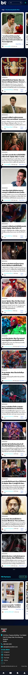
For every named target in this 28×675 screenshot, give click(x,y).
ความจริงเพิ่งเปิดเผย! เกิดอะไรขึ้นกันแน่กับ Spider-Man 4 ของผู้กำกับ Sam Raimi (14, 483)
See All (22, 576)
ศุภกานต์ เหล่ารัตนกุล (8, 90)
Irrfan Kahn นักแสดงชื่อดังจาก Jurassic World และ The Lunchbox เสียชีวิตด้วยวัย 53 (13, 520)
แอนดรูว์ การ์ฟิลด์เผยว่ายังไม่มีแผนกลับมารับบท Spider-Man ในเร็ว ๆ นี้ (14, 227)
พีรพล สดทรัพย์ (7, 200)
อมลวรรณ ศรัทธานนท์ (8, 612)
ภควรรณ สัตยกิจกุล (8, 236)
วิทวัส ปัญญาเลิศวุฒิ (8, 127)
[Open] (25, 2)
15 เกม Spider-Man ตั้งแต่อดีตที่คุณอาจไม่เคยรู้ (13, 373)
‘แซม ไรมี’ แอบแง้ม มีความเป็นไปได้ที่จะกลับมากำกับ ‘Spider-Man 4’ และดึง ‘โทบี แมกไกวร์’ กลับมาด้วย (13, 156)
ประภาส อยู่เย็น (7, 46)
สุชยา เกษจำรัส (7, 566)
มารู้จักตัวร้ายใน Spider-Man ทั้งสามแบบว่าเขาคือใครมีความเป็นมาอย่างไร (13, 343)
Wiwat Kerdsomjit (8, 346)
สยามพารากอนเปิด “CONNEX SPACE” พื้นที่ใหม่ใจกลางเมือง (11, 606)
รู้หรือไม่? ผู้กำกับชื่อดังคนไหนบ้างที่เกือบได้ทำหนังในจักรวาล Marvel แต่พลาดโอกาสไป (13, 446)
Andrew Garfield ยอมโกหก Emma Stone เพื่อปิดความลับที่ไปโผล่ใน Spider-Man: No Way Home (13, 265)
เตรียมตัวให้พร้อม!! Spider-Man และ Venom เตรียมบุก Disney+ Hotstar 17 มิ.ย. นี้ (14, 82)
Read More (18, 44)
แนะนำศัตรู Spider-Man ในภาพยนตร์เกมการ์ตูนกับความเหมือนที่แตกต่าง (13, 339)
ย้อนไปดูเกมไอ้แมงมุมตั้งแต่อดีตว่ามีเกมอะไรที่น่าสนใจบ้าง (13, 377)
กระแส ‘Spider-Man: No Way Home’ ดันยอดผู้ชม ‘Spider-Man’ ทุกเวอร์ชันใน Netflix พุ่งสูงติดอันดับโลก (13, 303)
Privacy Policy (24, 666)
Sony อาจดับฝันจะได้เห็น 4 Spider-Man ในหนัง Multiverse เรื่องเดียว (12, 407)
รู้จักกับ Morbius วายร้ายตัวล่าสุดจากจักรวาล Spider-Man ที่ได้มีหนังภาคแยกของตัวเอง (13, 558)
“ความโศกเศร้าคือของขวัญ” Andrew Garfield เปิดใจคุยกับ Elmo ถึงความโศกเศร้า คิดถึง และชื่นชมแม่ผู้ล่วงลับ (12, 39)
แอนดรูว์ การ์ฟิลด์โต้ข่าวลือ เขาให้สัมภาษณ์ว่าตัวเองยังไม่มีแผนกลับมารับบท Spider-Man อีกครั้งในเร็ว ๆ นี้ (14, 232)
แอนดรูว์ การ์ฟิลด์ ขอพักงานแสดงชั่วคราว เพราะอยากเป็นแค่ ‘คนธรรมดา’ (14, 118)
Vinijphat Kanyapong (8, 416)
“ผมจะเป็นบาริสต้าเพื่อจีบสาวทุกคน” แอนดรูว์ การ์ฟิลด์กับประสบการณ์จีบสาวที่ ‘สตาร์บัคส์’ (13, 192)
